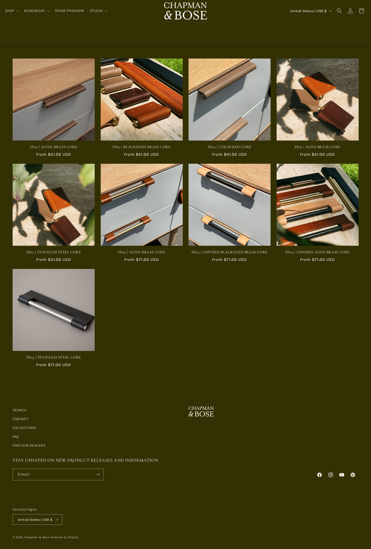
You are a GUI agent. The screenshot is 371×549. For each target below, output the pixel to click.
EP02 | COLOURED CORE (229, 147)
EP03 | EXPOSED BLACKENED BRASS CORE (230, 252)
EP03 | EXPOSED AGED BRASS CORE (317, 252)
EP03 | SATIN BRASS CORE (141, 252)
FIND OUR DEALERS (29, 445)
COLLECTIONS (24, 428)
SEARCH (19, 410)
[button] (11, 11)
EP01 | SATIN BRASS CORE (53, 147)
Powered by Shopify (64, 537)
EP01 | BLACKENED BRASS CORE (141, 147)
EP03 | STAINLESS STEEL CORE (53, 357)
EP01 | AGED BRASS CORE (317, 147)
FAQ (16, 436)
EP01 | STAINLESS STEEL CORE (53, 252)
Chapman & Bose (37, 537)
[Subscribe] (97, 474)
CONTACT (20, 419)
